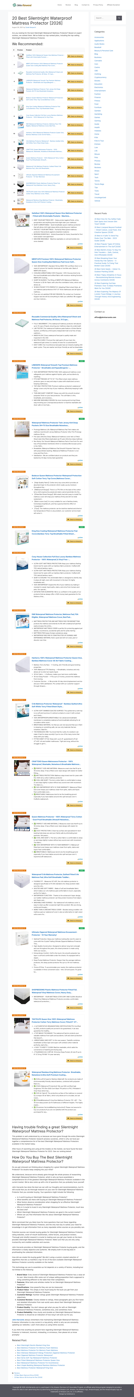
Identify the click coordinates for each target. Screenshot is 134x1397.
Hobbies (97, 131)
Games (97, 117)
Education (98, 84)
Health (97, 127)
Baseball (97, 47)
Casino (97, 67)
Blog (76, 5)
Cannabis (98, 61)
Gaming (97, 121)
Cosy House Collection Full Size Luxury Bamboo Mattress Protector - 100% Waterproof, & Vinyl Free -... (56, 558)
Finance (97, 97)
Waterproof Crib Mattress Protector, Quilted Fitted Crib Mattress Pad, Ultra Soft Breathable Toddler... (55, 875)
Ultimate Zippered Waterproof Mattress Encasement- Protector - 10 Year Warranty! (54, 933)
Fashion (97, 94)
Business (98, 57)
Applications (99, 41)
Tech (96, 177)
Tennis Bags (99, 184)
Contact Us (85, 5)
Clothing (97, 74)
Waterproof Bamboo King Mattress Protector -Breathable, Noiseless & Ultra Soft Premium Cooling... (56, 1073)
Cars (96, 64)
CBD (96, 71)
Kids (96, 137)
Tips (96, 187)
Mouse (97, 154)
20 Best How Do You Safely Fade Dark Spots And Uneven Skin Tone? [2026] (107, 221)
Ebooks (97, 81)
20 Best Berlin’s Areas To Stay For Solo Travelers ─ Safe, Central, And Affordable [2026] (107, 252)
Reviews (17, 1373)
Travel (96, 194)
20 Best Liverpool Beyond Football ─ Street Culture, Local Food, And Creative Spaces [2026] (107, 229)
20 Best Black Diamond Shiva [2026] (26, 1375)
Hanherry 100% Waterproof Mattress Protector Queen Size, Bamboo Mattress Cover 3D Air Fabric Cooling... (57, 659)
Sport (96, 174)
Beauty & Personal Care (103, 51)
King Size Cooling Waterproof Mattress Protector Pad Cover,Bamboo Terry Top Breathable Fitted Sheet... (54, 532)
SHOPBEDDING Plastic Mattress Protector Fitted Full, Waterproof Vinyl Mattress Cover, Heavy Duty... (54, 991)
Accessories (99, 37)
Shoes (96, 171)
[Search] (119, 18)
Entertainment (100, 91)
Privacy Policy (98, 5)
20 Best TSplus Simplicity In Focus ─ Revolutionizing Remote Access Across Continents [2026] (107, 277)
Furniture (97, 107)
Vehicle (97, 201)
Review (68, 5)
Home (60, 5)
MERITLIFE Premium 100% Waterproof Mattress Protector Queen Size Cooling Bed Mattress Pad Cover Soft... (56, 260)
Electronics (98, 87)
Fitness (97, 101)
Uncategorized (100, 197)
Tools (96, 191)
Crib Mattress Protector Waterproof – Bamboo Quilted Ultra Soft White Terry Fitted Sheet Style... (57, 705)
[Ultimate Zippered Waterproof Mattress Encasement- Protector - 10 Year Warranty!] (20, 176)
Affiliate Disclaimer (113, 5)
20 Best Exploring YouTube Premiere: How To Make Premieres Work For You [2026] (108, 285)
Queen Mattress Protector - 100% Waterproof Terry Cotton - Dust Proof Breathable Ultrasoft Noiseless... (57, 818)
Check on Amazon (76, 56)
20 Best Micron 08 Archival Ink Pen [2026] (28, 1377)
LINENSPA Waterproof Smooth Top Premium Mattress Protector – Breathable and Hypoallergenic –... (54, 366)
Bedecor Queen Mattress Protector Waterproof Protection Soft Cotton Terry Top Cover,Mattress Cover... (57, 477)
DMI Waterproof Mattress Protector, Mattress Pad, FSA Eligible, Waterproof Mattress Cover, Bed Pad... (55, 615)
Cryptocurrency (100, 77)
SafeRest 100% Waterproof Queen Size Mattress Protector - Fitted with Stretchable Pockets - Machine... (57, 214)
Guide (96, 124)
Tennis (97, 181)
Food (96, 104)
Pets (96, 157)
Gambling (98, 114)
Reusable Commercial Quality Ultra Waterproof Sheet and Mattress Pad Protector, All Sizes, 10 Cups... (56, 318)
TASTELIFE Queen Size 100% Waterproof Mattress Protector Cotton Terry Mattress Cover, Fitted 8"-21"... (55, 1020)
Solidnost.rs (71, 1394)
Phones (97, 161)
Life (95, 151)
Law (96, 147)
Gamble (97, 111)
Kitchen (97, 144)
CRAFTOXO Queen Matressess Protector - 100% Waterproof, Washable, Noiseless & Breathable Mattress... (56, 762)
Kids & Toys (99, 141)
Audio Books (99, 44)
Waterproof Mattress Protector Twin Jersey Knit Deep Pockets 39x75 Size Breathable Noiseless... (55, 424)
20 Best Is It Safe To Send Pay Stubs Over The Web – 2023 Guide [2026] (106, 238)
